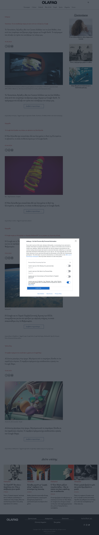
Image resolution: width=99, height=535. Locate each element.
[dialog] (49, 267)
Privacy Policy (58, 293)
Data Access (49, 293)
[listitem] (49, 262)
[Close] (76, 241)
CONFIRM (38, 288)
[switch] (69, 266)
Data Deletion (40, 293)
